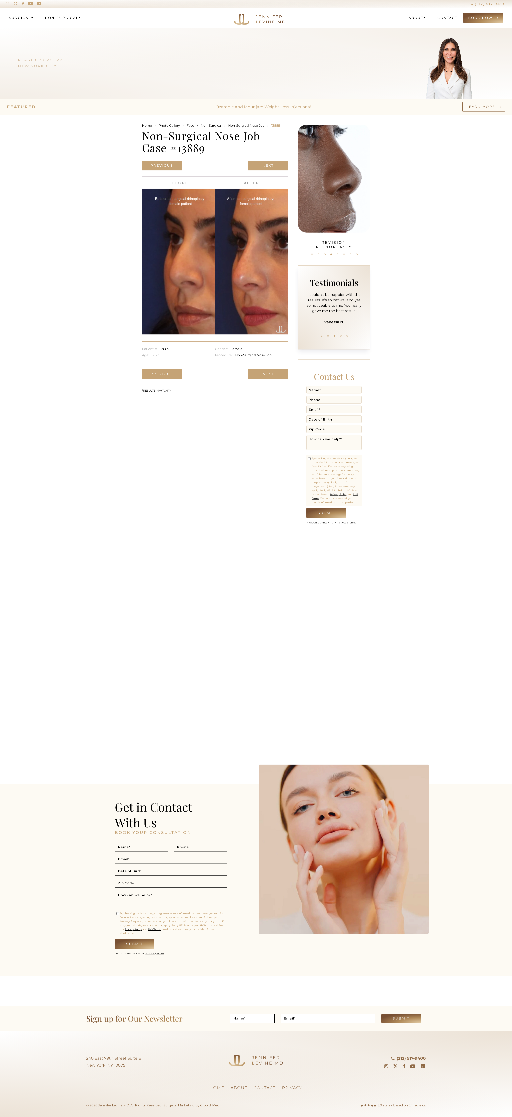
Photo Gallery (169, 125)
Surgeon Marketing (179, 1105)
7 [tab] (350, 254)
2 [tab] (318, 254)
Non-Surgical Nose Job (246, 125)
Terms (352, 523)
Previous (162, 165)
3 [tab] (325, 254)
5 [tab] (337, 254)
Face (190, 125)
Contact (447, 18)
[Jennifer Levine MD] (244, 18)
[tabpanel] (334, 185)
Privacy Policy (338, 494)
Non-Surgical (61, 18)
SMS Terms (154, 929)
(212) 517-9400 (489, 4)
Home (147, 125)
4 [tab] (331, 254)
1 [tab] (312, 254)
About (416, 18)
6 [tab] (344, 254)
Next (268, 165)
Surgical (20, 18)
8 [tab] (357, 254)
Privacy (342, 523)
